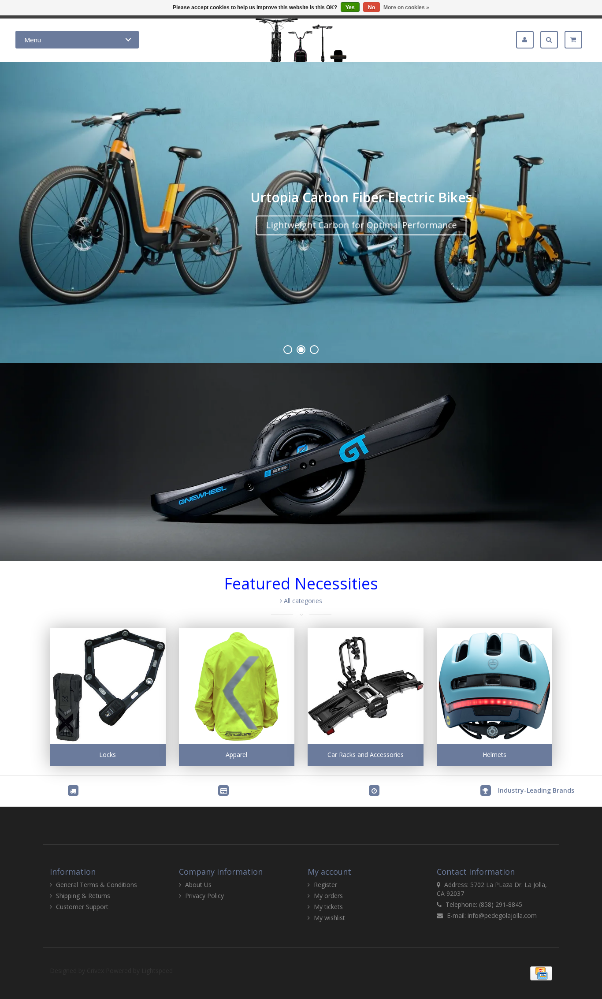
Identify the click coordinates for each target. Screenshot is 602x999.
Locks (107, 754)
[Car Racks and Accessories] (366, 686)
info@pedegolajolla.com (502, 915)
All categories (302, 600)
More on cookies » (406, 7)
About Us (198, 884)
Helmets (494, 754)
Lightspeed (157, 970)
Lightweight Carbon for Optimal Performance (361, 225)
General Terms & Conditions (96, 884)
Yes (350, 7)
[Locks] (108, 686)
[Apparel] (237, 686)
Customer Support (82, 906)
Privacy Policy (204, 895)
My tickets (328, 906)
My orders (328, 895)
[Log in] (528, 39)
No (371, 7)
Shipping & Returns (83, 895)
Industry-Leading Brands (536, 790)
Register (325, 884)
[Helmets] (495, 686)
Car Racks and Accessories (365, 754)
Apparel (236, 754)
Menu (32, 39)
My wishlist (329, 917)
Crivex (95, 970)
